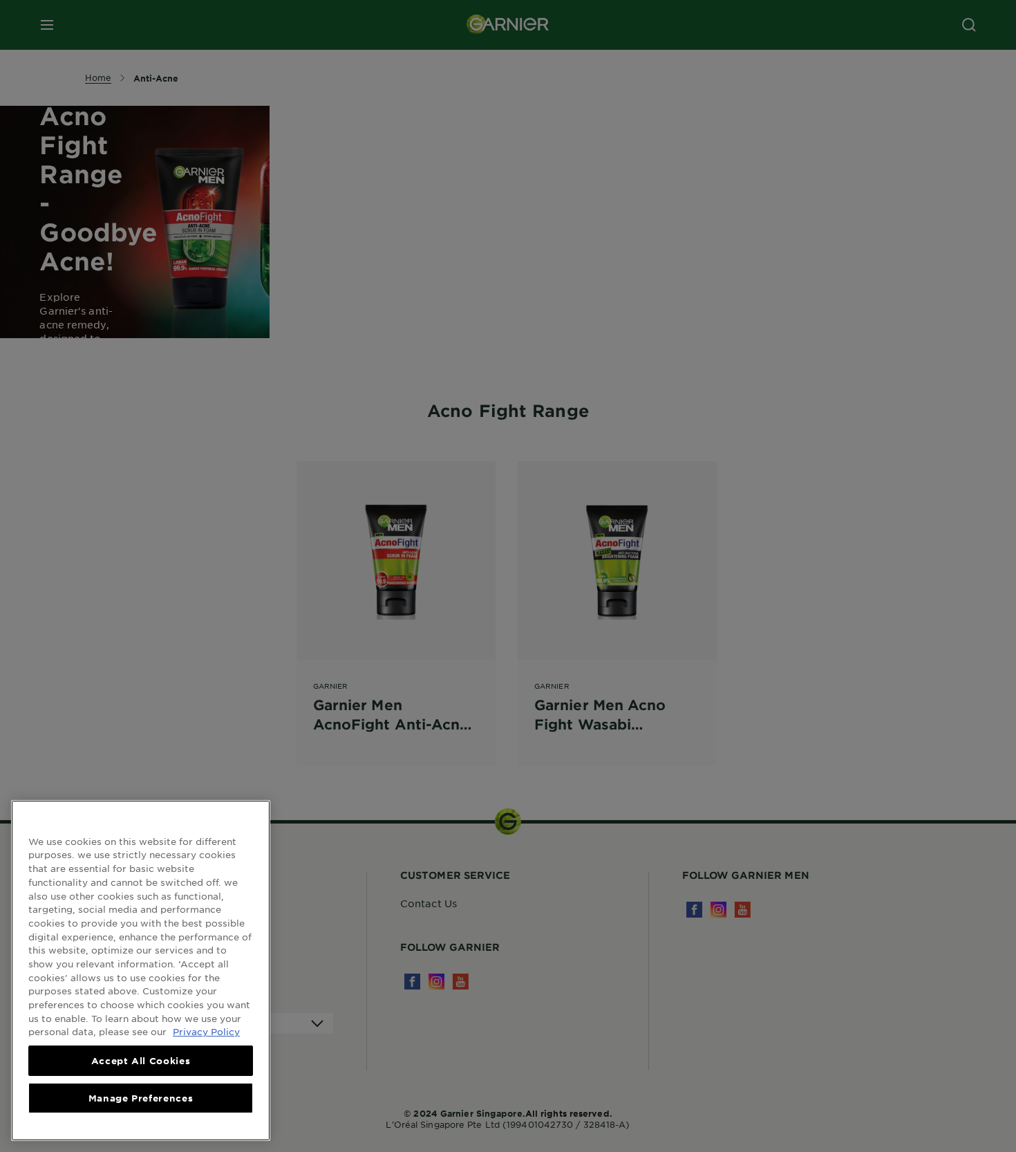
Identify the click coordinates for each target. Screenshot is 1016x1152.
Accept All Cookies (141, 1060)
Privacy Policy (206, 1031)
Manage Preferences (141, 1098)
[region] (140, 970)
